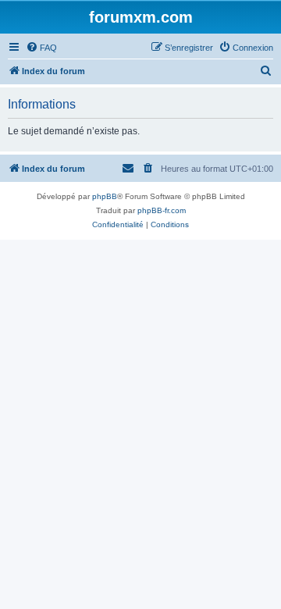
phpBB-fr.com (161, 210)
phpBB (104, 196)
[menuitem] (41, 47)
